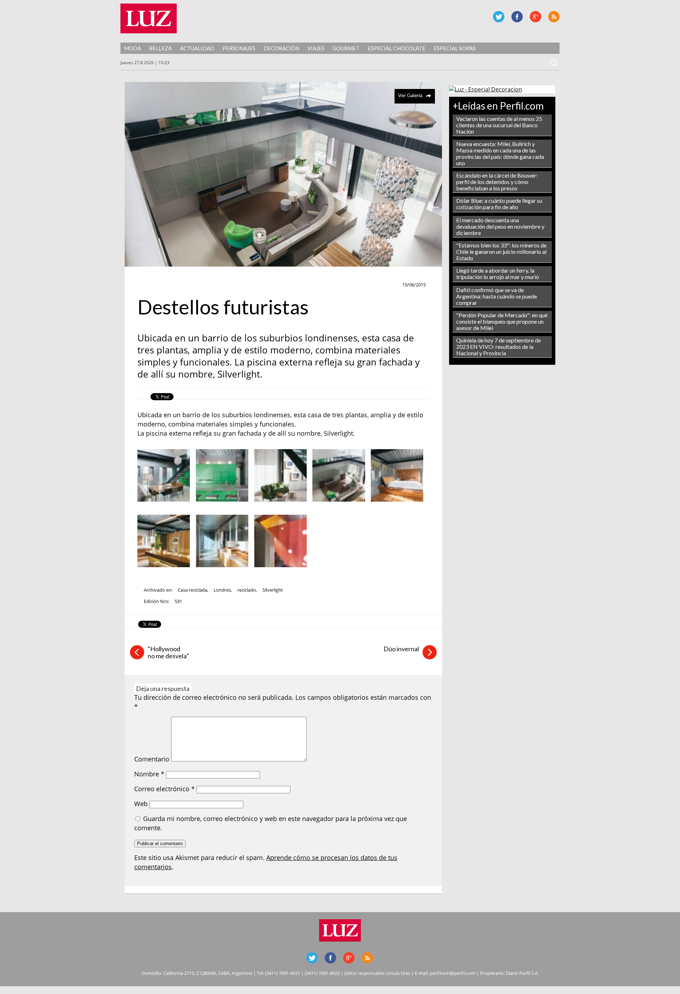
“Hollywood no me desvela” (168, 652)
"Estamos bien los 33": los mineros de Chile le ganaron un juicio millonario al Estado (501, 251)
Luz (148, 18)
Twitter (498, 16)
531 (178, 601)
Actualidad (197, 48)
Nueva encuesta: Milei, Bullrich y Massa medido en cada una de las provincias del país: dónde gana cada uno (500, 153)
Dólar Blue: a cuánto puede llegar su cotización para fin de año (499, 203)
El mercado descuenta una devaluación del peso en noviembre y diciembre (500, 226)
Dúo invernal (401, 649)
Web (141, 803)
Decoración (281, 48)
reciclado (246, 590)
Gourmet (346, 48)
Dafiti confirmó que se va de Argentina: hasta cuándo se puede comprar (496, 296)
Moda (132, 48)
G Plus (535, 16)
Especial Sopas (455, 48)
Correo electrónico (164, 788)
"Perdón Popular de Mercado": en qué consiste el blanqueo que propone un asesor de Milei (502, 321)
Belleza (160, 48)
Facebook (517, 16)
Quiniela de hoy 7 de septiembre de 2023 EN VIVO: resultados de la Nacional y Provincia (498, 346)
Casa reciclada (192, 590)
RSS (554, 16)
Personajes (238, 48)
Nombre (149, 774)
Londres (222, 590)
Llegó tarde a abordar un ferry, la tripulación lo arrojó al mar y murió (497, 273)
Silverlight (272, 590)
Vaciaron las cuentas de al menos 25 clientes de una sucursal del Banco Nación (499, 125)
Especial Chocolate (396, 48)
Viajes (315, 48)
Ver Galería (410, 95)
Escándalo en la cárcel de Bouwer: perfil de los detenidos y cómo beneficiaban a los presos (497, 181)
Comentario (151, 759)
